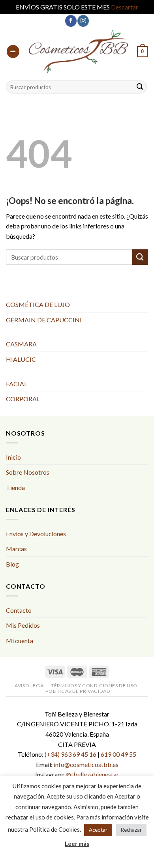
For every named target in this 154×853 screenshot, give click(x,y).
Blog (12, 564)
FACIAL (16, 383)
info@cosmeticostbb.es (86, 764)
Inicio (13, 457)
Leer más (77, 843)
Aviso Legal (30, 685)
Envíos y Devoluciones (36, 533)
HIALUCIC (21, 359)
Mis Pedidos (23, 625)
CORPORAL (23, 398)
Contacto (19, 610)
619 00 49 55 (118, 754)
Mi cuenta (19, 640)
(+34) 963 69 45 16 (70, 754)
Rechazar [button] (131, 830)
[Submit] (139, 87)
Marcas (16, 548)
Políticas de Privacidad (77, 691)
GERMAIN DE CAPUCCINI (44, 320)
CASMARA (21, 344)
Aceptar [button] (98, 830)
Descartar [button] (124, 7)
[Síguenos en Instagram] (83, 21)
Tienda (15, 487)
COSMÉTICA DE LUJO (38, 304)
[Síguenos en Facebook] (71, 21)
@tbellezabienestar (92, 774)
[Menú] (13, 51)
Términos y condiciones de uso (94, 685)
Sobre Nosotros (27, 472)
